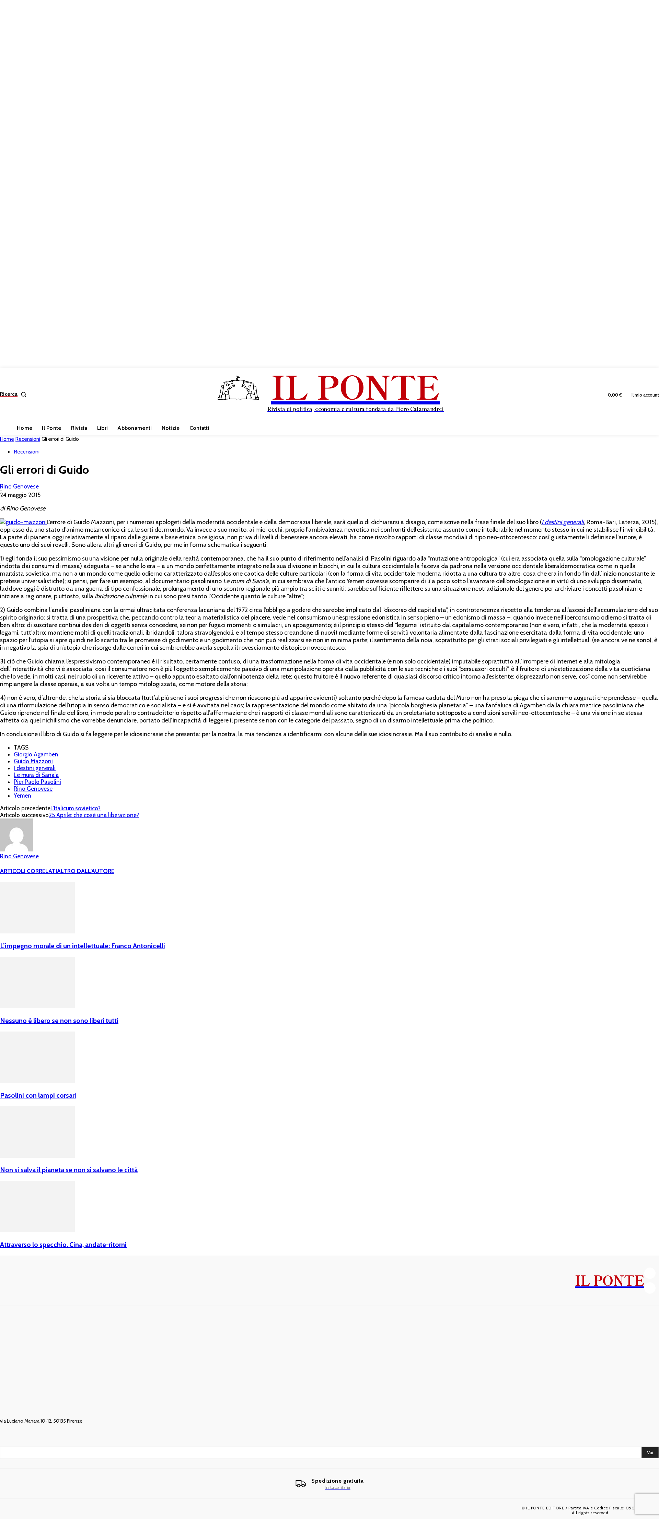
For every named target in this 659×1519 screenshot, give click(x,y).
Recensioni (27, 439)
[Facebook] (650, 1273)
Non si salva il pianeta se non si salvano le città (69, 1170)
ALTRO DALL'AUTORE (85, 871)
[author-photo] (16, 849)
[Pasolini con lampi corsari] (37, 1081)
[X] (650, 1288)
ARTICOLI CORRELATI (28, 871)
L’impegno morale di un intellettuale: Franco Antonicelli (82, 946)
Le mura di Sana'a (36, 775)
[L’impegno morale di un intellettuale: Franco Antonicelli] (37, 931)
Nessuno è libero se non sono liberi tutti (59, 1020)
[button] (14, 394)
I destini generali (35, 768)
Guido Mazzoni (33, 761)
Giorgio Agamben (36, 754)
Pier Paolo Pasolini (37, 781)
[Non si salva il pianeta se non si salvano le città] (37, 1155)
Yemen (22, 795)
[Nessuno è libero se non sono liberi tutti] (37, 1006)
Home (7, 439)
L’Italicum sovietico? (75, 808)
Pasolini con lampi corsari (38, 1095)
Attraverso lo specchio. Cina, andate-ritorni (63, 1244)
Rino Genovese (19, 486)
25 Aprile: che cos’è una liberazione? (94, 815)
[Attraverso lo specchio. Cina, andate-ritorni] (37, 1230)
